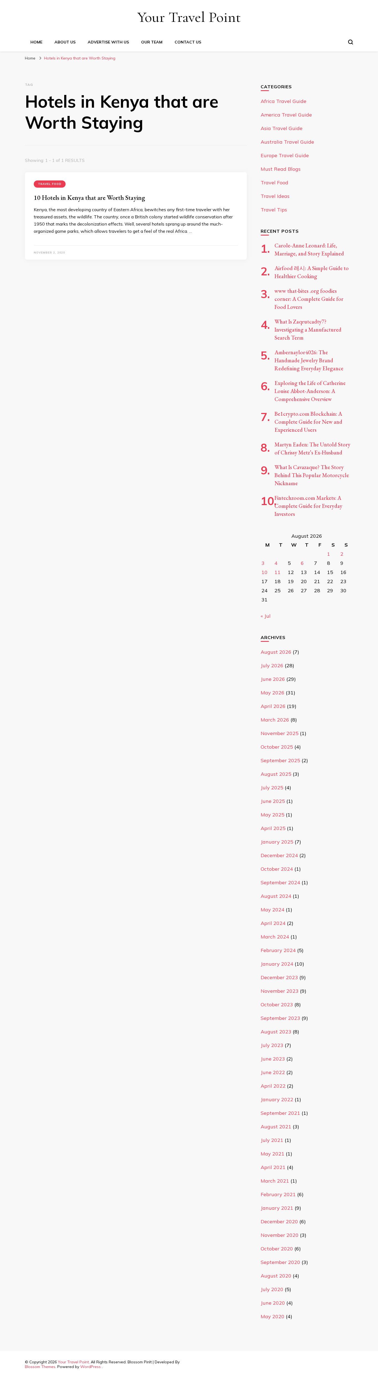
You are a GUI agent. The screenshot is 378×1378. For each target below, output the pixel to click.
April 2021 (273, 1167)
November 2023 (280, 991)
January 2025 (277, 842)
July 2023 (272, 1045)
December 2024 (279, 855)
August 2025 (276, 774)
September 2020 (280, 1262)
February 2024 (278, 950)
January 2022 (277, 1099)
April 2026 (273, 706)
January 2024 (277, 964)
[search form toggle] (350, 42)
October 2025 (277, 747)
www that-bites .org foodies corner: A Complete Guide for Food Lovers (309, 299)
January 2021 (277, 1208)
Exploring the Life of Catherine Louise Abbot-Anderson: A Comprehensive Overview (310, 391)
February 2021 (278, 1194)
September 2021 (280, 1113)
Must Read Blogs (281, 169)
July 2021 (272, 1140)
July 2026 (272, 665)
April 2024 (273, 923)
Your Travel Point (189, 17)
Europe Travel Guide (285, 155)
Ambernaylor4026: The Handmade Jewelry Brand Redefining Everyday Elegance (309, 360)
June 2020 (273, 1303)
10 (265, 572)
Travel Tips (274, 209)
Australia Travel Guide (287, 142)
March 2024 (275, 937)
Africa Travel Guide (283, 101)
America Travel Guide (286, 115)
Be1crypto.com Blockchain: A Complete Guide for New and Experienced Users (308, 421)
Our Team (151, 42)
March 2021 (275, 1181)
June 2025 (273, 801)
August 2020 (276, 1276)
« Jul (266, 616)
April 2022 (273, 1086)
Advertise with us (108, 42)
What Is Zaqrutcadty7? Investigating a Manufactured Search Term (308, 329)
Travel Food (49, 184)
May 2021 (272, 1154)
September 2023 (280, 1018)
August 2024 (276, 896)
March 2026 (275, 720)
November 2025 (280, 733)
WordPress (90, 1366)
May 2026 (272, 692)
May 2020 (272, 1316)
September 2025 (280, 760)
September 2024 (280, 882)
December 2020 (279, 1221)
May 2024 (272, 909)
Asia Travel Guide (281, 128)
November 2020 (280, 1235)
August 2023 (276, 1031)
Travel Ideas (275, 196)
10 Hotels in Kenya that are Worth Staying (89, 197)
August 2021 (276, 1126)
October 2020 (277, 1248)
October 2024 (277, 869)
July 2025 (272, 787)
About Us (65, 42)
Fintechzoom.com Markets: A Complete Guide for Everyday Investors (308, 506)
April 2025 (273, 828)
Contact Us (188, 42)
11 (278, 572)
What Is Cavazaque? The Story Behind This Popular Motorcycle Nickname (312, 475)
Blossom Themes (40, 1366)
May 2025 (272, 814)
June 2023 (273, 1059)
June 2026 (273, 679)
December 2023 (279, 977)
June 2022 (273, 1072)
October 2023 (277, 1004)
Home (36, 42)
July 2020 (272, 1289)
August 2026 (276, 652)
